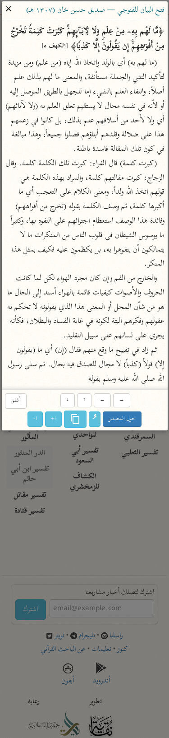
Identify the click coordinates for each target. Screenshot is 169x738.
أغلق (16, 401)
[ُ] (94, 419)
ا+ (53, 419)
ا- (35, 419)
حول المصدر (122, 419)
